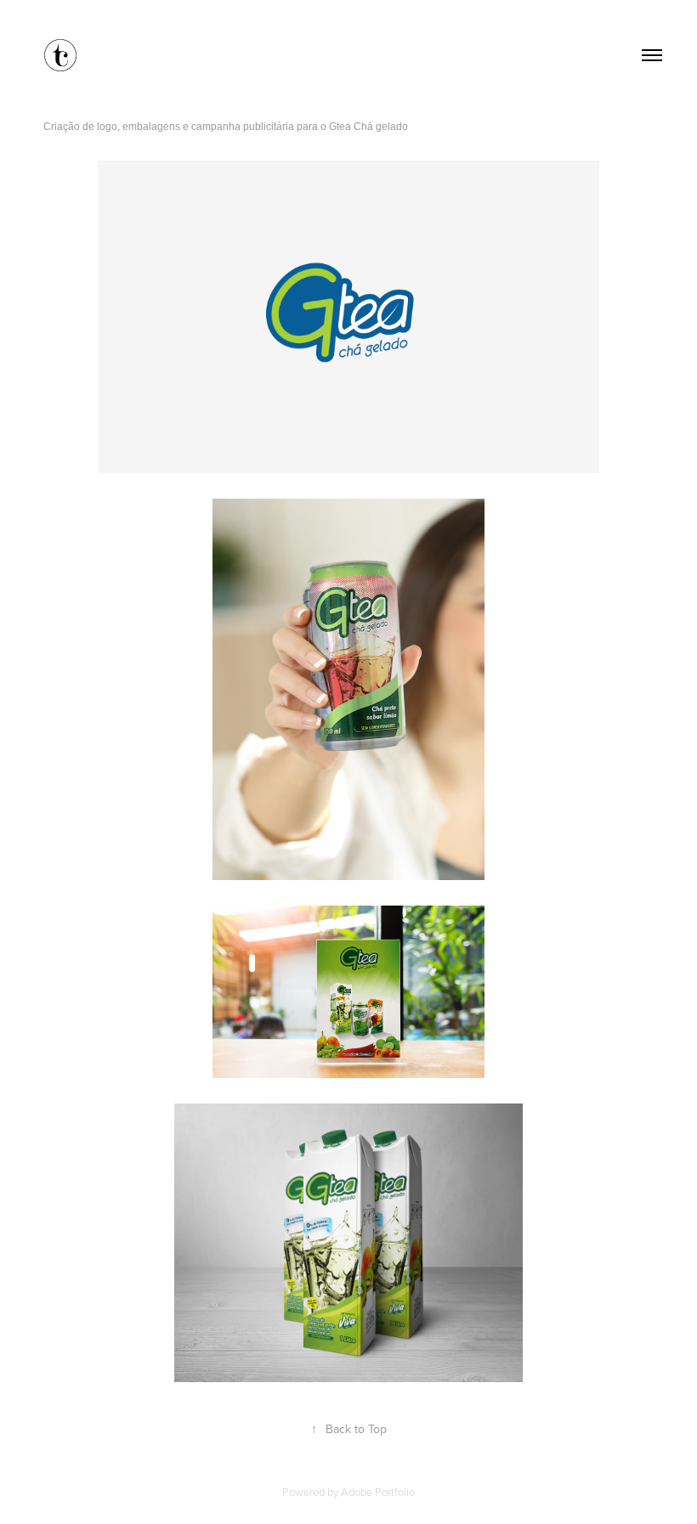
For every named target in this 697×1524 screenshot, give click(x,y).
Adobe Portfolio (378, 1491)
